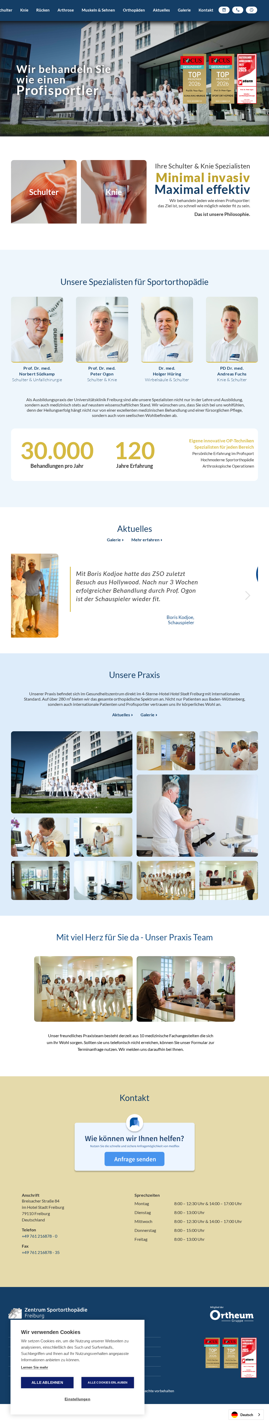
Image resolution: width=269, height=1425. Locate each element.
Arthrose (66, 10)
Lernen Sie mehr (34, 1367)
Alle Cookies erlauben (107, 1382)
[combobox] (246, 1415)
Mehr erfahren (146, 539)
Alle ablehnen (47, 1383)
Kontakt (206, 10)
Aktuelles (161, 10)
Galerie (184, 10)
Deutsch (246, 1415)
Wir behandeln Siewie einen (63, 80)
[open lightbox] (71, 772)
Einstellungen (77, 1399)
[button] (24, 17)
